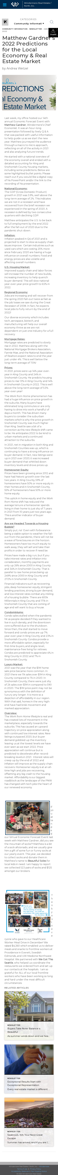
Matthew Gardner (15, 125)
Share (53, 35)
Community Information (15, 29)
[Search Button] (52, 22)
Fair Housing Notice (39, 1171)
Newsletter (35, 29)
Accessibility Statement (20, 1171)
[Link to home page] (15, 4)
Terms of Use (22, 1169)
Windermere (44, 1166)
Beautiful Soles (37, 860)
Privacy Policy (35, 1169)
